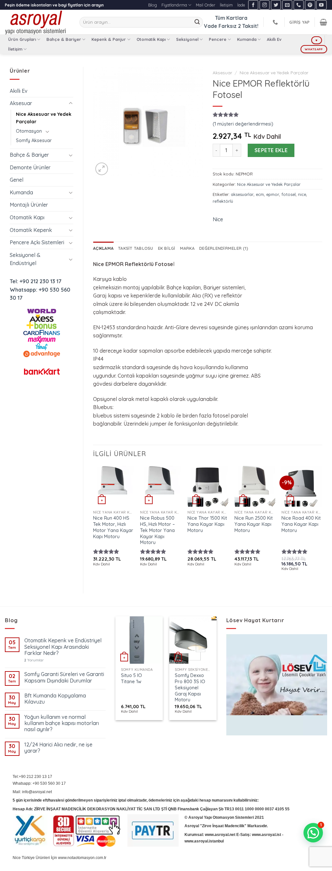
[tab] (103, 248)
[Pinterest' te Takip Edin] (310, 4)
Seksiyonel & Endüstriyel (25, 259)
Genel (16, 179)
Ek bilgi (166, 248)
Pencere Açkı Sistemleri (37, 242)
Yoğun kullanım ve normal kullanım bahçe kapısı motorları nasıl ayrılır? (61, 723)
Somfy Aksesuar (34, 140)
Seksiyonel (187, 39)
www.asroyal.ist (266, 834)
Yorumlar (34, 660)
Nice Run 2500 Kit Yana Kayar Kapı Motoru (253, 524)
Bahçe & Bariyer (63, 39)
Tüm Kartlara (231, 18)
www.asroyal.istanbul (204, 841)
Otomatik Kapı (151, 39)
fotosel (288, 194)
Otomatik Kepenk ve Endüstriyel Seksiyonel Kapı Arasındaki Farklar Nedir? (62, 646)
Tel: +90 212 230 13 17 (36, 281)
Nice (218, 219)
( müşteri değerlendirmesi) (243, 124)
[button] (313, 832)
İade (241, 4)
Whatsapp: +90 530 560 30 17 (39, 783)
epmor (272, 194)
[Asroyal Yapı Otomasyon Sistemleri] (37, 22)
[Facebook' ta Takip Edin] (253, 4)
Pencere (217, 39)
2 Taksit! (248, 26)
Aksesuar (21, 103)
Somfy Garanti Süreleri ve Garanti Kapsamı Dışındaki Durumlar (64, 677)
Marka (187, 248)
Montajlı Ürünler (29, 204)
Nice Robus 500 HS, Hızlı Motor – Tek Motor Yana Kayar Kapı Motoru (157, 530)
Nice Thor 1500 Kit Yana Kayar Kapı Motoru (207, 524)
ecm (260, 194)
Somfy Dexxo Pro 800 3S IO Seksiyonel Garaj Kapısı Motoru (190, 687)
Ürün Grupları (22, 39)
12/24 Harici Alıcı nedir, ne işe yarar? (58, 748)
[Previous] (93, 524)
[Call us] (298, 4)
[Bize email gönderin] (287, 4)
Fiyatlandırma (174, 4)
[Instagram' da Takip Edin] (264, 4)
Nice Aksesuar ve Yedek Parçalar (43, 118)
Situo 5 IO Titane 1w (131, 678)
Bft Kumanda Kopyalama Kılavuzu (55, 699)
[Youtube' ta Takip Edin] (321, 4)
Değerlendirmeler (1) (223, 248)
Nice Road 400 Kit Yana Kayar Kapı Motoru (301, 524)
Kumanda (246, 39)
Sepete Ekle (271, 150)
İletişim (226, 4)
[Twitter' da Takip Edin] (276, 4)
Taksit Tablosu (135, 248)
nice (302, 194)
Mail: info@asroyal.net (32, 792)
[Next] (322, 524)
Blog (152, 4)
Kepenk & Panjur (108, 39)
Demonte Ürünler (30, 167)
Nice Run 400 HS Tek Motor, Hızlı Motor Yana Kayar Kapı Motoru (113, 527)
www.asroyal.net (220, 834)
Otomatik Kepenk (31, 230)
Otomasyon (29, 131)
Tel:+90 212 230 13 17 (32, 776)
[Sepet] (323, 22)
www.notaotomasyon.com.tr (82, 857)
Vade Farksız (220, 26)
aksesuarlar (242, 194)
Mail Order (205, 4)
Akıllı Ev (274, 39)
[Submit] (197, 22)
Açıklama (103, 248)
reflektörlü (223, 201)
